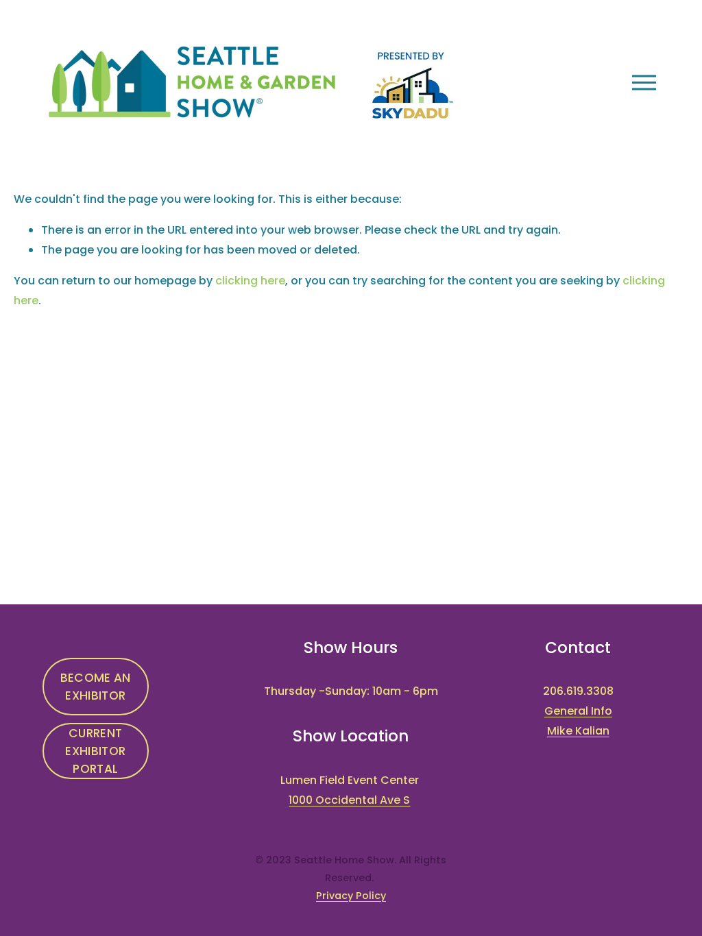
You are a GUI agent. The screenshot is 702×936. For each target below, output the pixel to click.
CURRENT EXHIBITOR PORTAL (95, 751)
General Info (578, 711)
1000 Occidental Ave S (349, 800)
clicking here (250, 280)
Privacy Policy (351, 895)
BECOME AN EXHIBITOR (95, 686)
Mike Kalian (578, 731)
